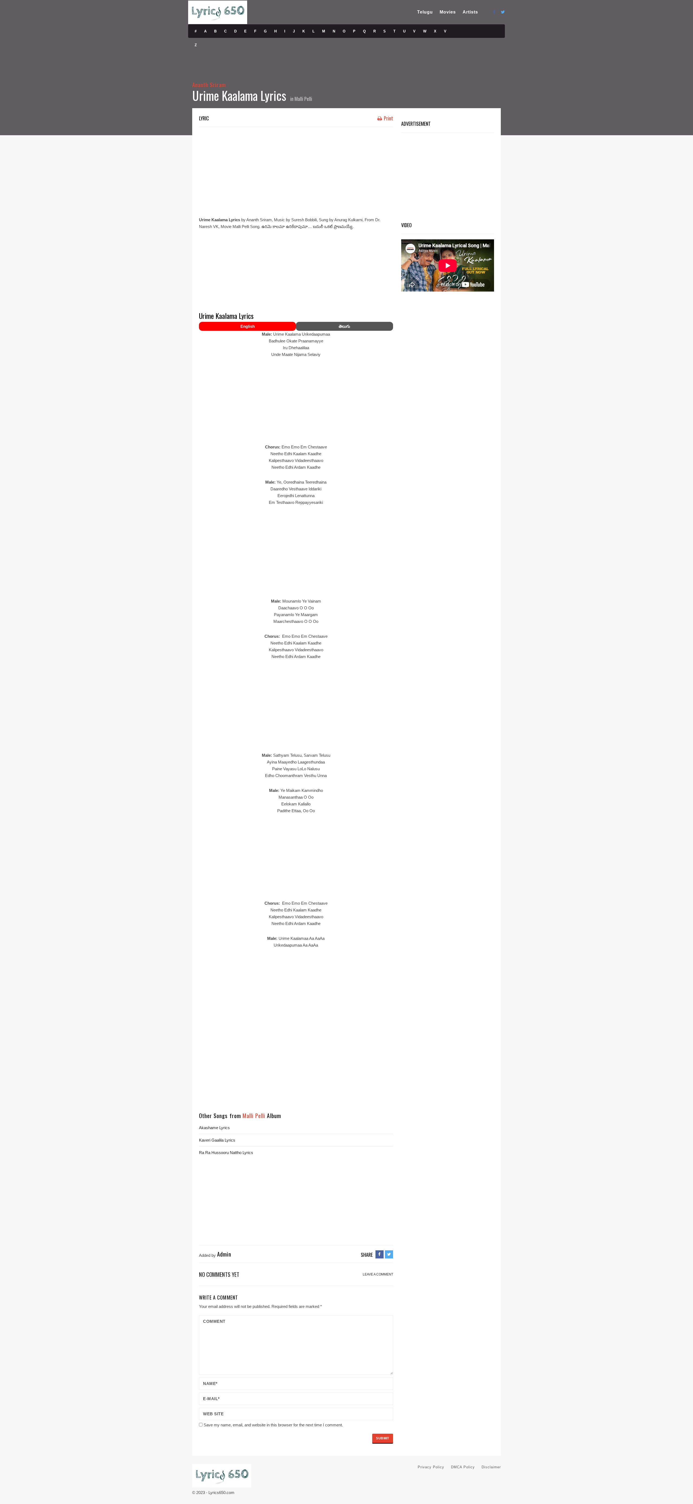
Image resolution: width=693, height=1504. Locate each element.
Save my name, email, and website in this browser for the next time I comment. (273, 1425)
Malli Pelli (303, 98)
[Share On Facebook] (379, 1254)
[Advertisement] (296, 170)
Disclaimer (491, 1467)
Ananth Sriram (209, 84)
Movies (448, 12)
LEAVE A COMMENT (378, 1274)
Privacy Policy (431, 1467)
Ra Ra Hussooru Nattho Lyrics (226, 1152)
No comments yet (219, 1274)
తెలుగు (344, 326)
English (247, 326)
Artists (470, 12)
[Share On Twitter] (389, 1254)
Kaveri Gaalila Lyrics (217, 1140)
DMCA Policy (463, 1467)
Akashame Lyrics (214, 1127)
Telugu (425, 12)
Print (388, 118)
